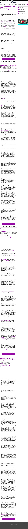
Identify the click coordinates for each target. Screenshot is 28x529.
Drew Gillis (2, 363)
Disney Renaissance (12, 380)
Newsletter (23, 4)
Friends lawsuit (3, 21)
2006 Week (5, 365)
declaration (5, 26)
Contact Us (24, 523)
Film (9, 4)
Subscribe (19, 4)
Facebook (15, 523)
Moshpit (13, 0)
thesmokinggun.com (9, 21)
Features (3, 237)
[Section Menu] (0, 2)
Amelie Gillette (2, 8)
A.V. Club (3, 0)
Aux (0, 237)
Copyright (18, 523)
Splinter (8, 0)
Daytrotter (10, 0)
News (4, 4)
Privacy (22, 523)
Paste (1, 0)
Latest (1, 4)
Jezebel (6, 0)
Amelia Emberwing (3, 67)
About (2, 523)
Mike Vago (2, 235)
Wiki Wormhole (6, 237)
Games (16, 4)
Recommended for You (21, 5)
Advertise (9, 523)
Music (12, 4)
